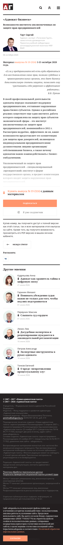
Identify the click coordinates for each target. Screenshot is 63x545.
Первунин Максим (27, 312)
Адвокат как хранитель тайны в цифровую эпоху (38, 280)
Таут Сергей (26, 34)
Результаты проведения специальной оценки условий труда (30, 474)
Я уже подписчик (33, 212)
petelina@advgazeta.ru (13, 418)
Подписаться (30, 203)
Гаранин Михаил (26, 292)
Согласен (15, 538)
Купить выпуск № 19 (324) (24, 191)
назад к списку (20, 244)
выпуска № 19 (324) (25, 62)
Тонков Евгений (25, 365)
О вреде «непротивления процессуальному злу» (34, 370)
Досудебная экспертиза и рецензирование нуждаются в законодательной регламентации (37, 335)
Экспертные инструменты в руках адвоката (36, 353)
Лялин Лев (23, 328)
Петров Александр (27, 348)
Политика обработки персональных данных (23, 472)
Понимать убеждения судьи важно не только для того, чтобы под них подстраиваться (37, 298)
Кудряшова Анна (26, 275)
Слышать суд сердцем (34, 315)
